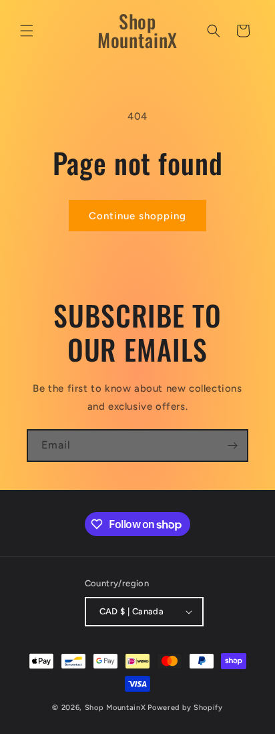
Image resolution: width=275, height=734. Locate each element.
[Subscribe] (232, 445)
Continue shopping (137, 216)
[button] (26, 30)
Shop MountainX (115, 707)
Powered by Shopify (185, 707)
